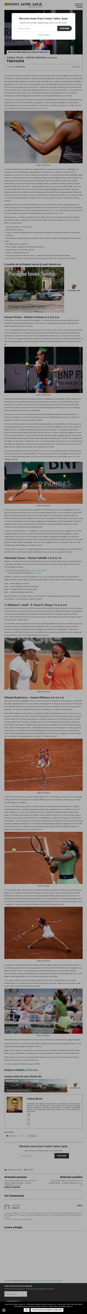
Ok (26, 1310)
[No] (84, 1308)
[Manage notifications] (4, 1310)
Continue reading (43, 35)
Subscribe (64, 28)
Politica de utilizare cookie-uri (47, 1310)
